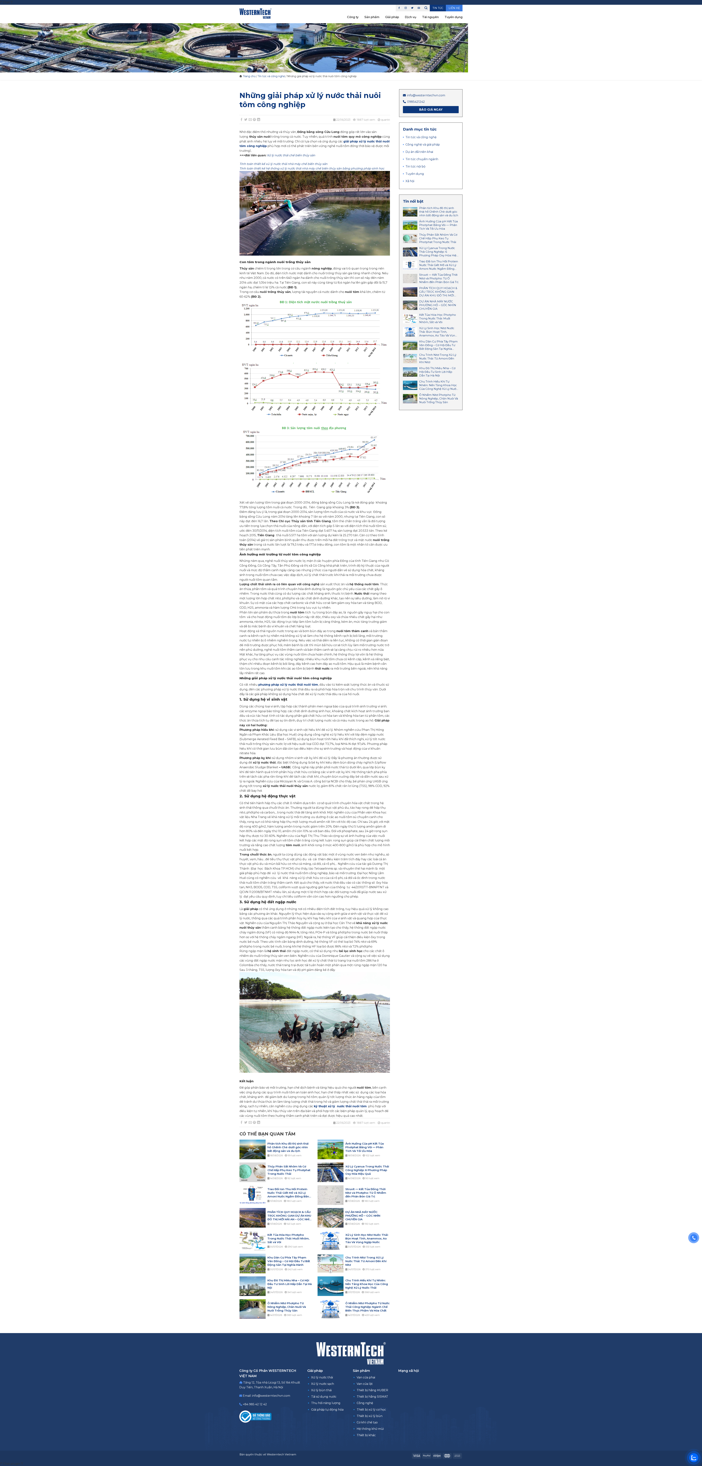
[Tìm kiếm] (426, 8)
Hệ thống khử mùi (370, 1429)
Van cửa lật (365, 1384)
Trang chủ (249, 76)
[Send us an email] (419, 8)
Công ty (352, 17)
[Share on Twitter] (246, 120)
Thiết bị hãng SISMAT (372, 1396)
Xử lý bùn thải (321, 1390)
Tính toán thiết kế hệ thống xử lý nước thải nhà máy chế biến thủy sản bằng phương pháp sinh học (311, 168)
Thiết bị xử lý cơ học (371, 1409)
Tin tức (438, 8)
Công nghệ (365, 1403)
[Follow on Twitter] (412, 8)
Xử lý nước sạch (322, 1384)
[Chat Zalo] (693, 1457)
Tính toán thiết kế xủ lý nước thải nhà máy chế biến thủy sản (283, 164)
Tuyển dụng (454, 17)
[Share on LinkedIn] (259, 120)
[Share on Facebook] (242, 120)
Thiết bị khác (366, 1435)
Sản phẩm (371, 17)
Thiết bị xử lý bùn (369, 1416)
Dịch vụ (410, 17)
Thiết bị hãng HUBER (372, 1390)
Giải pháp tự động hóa (327, 1409)
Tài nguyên (430, 17)
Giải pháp (392, 17)
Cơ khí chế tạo (367, 1422)
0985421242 (416, 101)
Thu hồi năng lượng (325, 1403)
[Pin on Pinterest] (254, 120)
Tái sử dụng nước (323, 1396)
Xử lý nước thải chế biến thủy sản (291, 155)
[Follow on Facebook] (399, 8)
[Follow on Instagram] (406, 8)
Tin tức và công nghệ (271, 76)
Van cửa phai (366, 1377)
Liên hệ (454, 8)
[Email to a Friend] (250, 120)
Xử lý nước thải (322, 1377)
